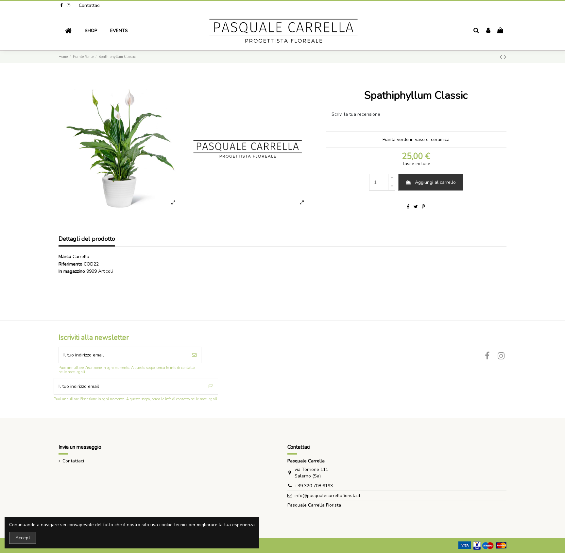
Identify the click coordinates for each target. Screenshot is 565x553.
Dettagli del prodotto (87, 239)
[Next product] (505, 56)
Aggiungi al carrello (435, 182)
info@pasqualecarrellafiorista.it (327, 496)
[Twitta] (416, 207)
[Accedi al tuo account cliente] (488, 30)
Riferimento (70, 264)
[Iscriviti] (194, 355)
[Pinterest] (423, 207)
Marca (65, 256)
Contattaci (89, 5)
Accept (22, 538)
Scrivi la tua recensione (356, 114)
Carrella (81, 256)
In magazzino (72, 271)
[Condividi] (408, 207)
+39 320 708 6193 (314, 486)
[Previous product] (502, 56)
